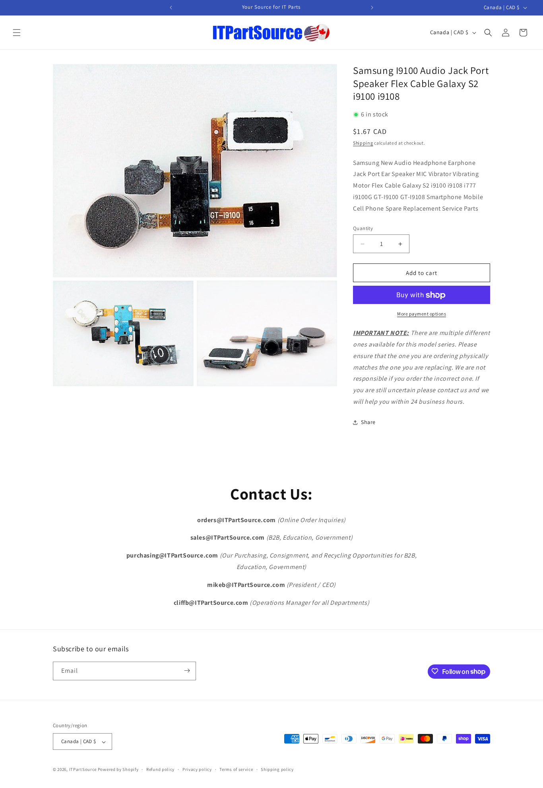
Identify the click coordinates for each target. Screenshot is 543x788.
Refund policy (160, 769)
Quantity (363, 228)
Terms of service (236, 769)
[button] (16, 32)
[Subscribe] (187, 670)
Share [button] (368, 422)
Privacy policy (197, 769)
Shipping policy (277, 769)
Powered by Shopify (118, 770)
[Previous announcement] (171, 7)
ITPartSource (83, 770)
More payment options (421, 314)
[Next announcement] (372, 7)
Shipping (363, 143)
